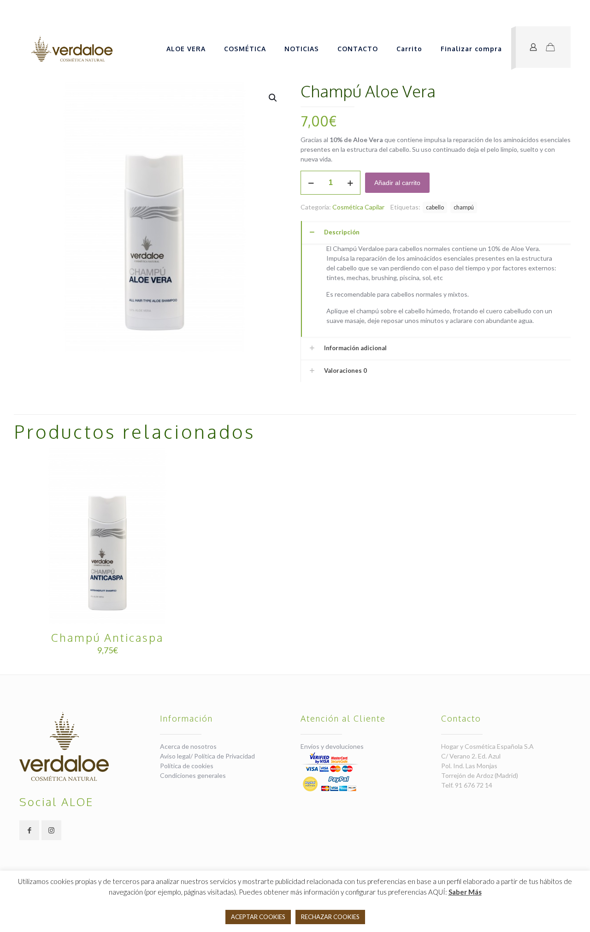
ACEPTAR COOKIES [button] (258, 916)
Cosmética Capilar (358, 207)
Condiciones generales (193, 775)
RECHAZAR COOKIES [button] (330, 916)
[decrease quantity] (311, 182)
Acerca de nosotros (188, 746)
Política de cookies (186, 766)
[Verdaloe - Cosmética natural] (72, 49)
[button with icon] (29, 830)
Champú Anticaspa (107, 637)
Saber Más (465, 892)
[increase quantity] (350, 182)
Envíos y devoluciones (332, 746)
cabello (435, 207)
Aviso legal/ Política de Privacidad (207, 756)
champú (464, 207)
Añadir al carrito (397, 182)
